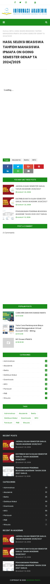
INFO (11, 31)
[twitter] (20, 2)
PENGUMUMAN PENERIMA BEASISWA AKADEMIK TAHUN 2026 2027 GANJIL (31, 212)
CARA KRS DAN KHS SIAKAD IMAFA (31, 312)
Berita (26, 160)
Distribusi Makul (25, 375)
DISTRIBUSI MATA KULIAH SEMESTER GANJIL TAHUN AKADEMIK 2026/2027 (31, 200)
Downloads (25, 379)
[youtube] (35, 2)
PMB (25, 393)
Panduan (25, 389)
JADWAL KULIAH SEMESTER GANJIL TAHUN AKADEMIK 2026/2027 (30, 187)
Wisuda (25, 398)
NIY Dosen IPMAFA (24, 339)
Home (5, 31)
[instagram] (26, 2)
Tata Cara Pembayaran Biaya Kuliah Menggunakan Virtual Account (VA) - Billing (29, 328)
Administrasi (25, 361)
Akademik (16, 160)
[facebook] (15, 2)
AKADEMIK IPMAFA (33, 580)
